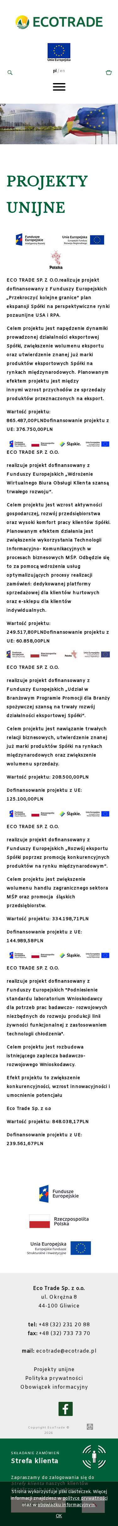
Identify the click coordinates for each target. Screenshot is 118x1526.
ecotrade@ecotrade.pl (59, 1351)
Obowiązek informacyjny (54, 1387)
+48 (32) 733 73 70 (59, 1333)
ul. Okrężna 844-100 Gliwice (59, 1297)
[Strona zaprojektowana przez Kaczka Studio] (90, 1427)
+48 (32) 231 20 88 (59, 1325)
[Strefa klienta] (107, 73)
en (62, 71)
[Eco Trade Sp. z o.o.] (59, 36)
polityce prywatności (85, 1499)
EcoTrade (56, 1428)
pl (55, 71)
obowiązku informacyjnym (66, 1505)
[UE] (59, 61)
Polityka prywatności (54, 1378)
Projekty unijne (54, 1369)
